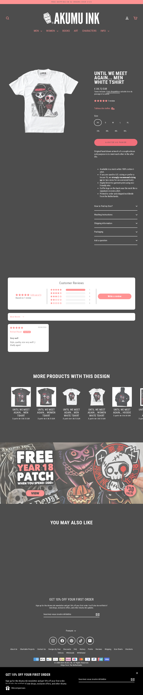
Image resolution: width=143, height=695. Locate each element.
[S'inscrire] (132, 679)
